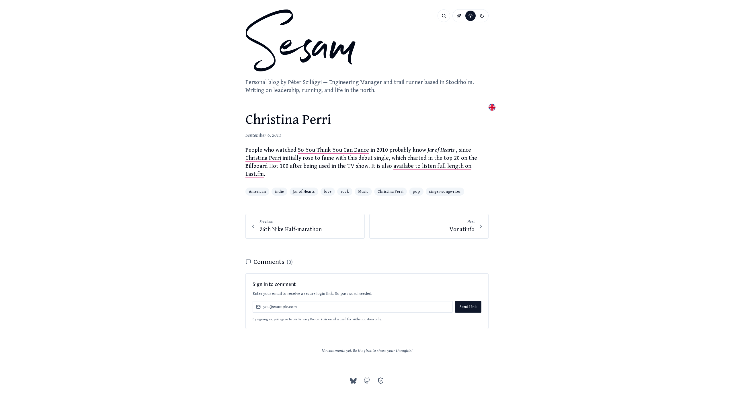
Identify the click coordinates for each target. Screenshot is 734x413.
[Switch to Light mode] (470, 16)
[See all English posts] (492, 107)
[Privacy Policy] (380, 380)
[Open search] (444, 16)
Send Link (468, 307)
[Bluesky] (353, 380)
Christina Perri (263, 158)
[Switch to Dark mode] (482, 16)
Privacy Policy (308, 319)
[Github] (367, 380)
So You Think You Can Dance (333, 150)
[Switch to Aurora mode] (459, 16)
